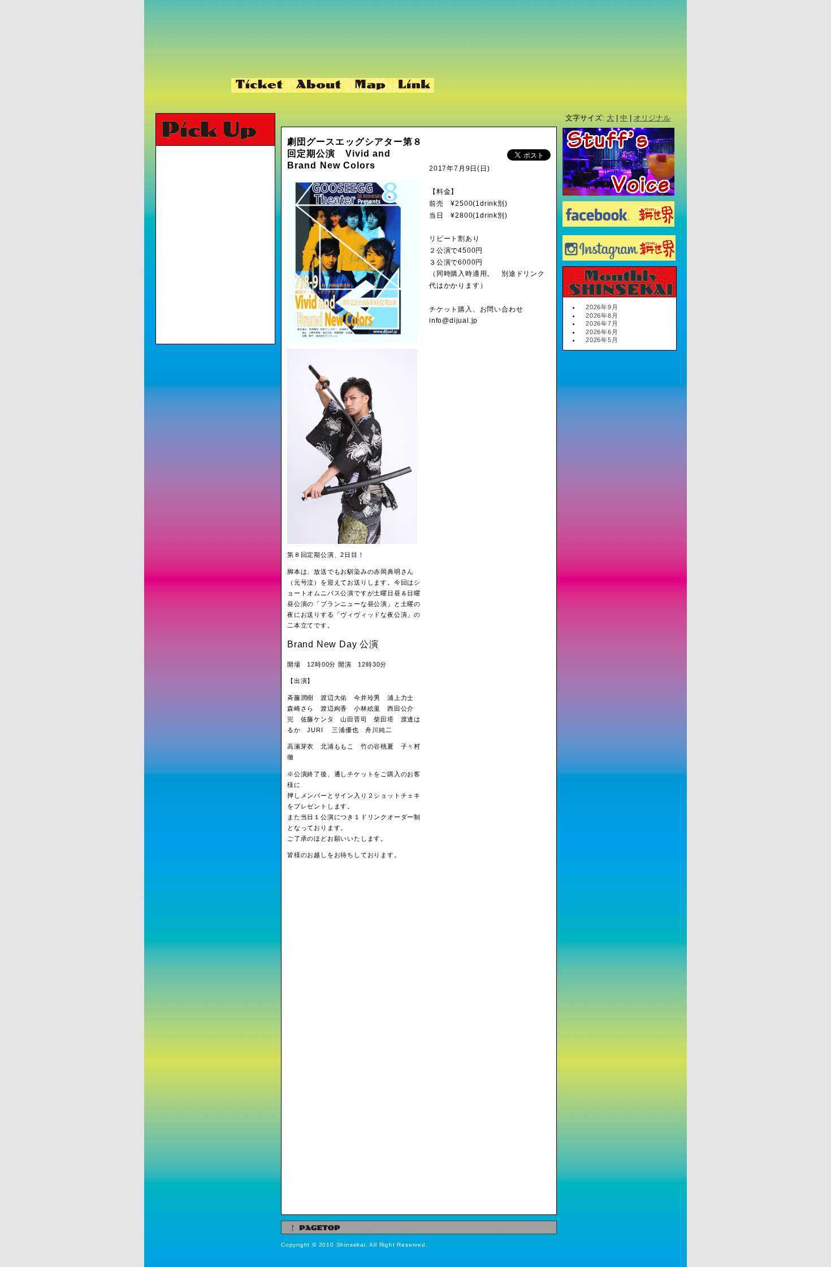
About (319, 85)
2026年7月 (602, 323)
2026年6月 (602, 331)
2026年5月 (602, 339)
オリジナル (652, 118)
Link (413, 85)
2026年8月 (602, 315)
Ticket (260, 85)
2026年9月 (602, 307)
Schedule (190, 85)
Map (370, 85)
